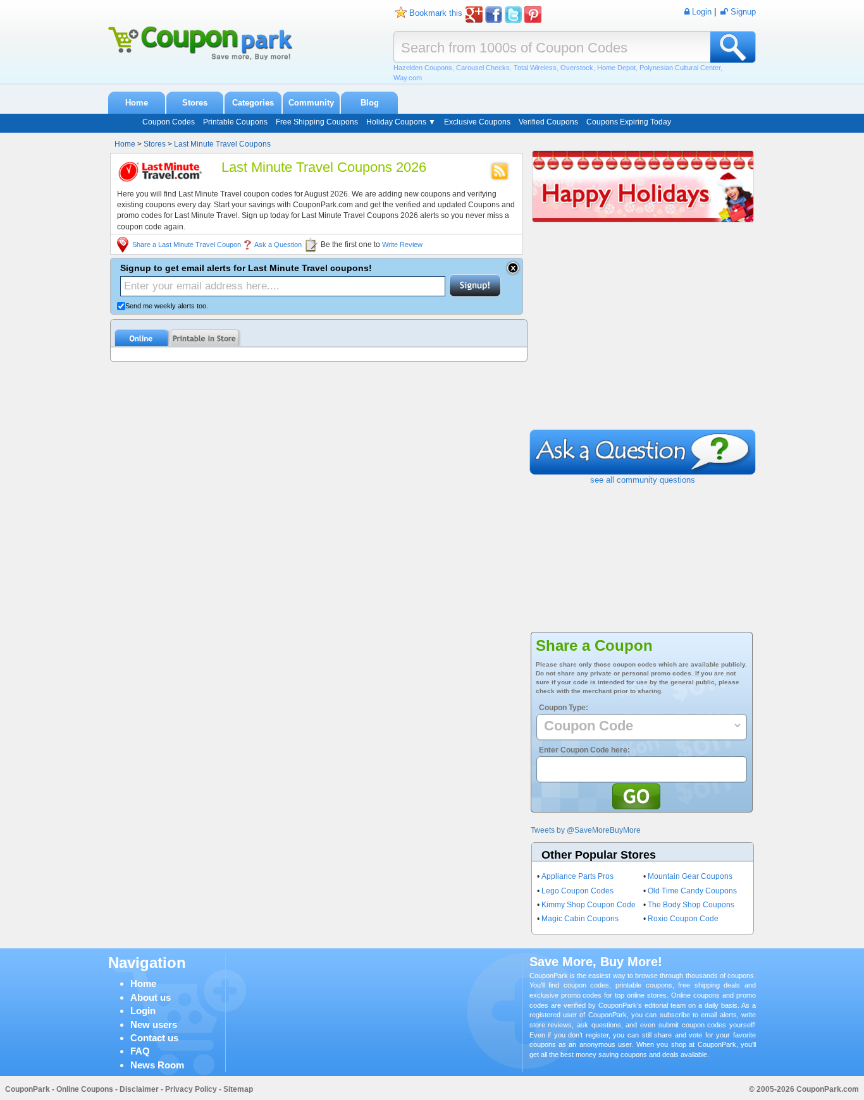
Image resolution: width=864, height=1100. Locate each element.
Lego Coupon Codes (577, 890)
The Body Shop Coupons (691, 904)
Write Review (402, 244)
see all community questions (642, 480)
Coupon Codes (168, 122)
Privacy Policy (191, 1089)
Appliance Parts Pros (577, 876)
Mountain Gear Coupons (690, 876)
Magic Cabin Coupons (580, 918)
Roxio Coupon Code (683, 918)
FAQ (140, 1051)
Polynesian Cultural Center (679, 67)
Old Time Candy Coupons (692, 890)
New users (153, 1024)
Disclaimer (139, 1089)
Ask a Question (278, 244)
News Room (157, 1065)
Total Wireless (535, 67)
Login (143, 1010)
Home (136, 102)
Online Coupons (84, 1089)
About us (150, 997)
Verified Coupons (548, 122)
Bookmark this (435, 13)
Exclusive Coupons (477, 122)
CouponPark (27, 1089)
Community (311, 102)
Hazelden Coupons (422, 67)
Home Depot (616, 67)
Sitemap (238, 1089)
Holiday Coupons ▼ (401, 122)
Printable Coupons (235, 122)
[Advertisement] (642, 334)
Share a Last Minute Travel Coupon (186, 244)
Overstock (576, 67)
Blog (370, 102)
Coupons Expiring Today (628, 122)
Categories (253, 102)
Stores (194, 102)
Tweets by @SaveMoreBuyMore (586, 830)
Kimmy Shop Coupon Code (588, 904)
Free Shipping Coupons (317, 122)
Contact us (154, 1037)
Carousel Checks (483, 67)
